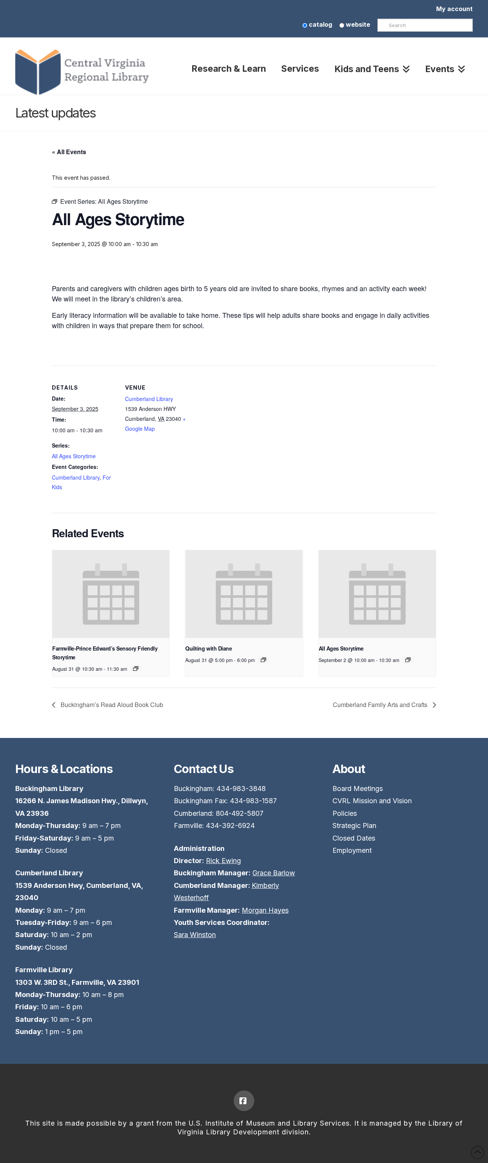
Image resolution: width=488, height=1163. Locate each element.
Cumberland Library (76, 477)
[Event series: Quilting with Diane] (263, 659)
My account (454, 9)
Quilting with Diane (208, 648)
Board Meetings (357, 788)
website (357, 24)
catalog (319, 24)
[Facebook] (244, 1101)
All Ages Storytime (74, 456)
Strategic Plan (354, 826)
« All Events (69, 151)
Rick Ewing (223, 861)
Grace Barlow (273, 873)
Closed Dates (353, 838)
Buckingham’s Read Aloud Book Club (111, 704)
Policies (344, 813)
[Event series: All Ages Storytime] (135, 668)
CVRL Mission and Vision (372, 801)
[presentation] (110, 594)
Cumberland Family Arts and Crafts (381, 704)
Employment (352, 850)
